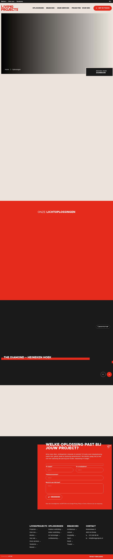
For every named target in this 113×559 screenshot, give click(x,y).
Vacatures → (34, 544)
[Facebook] (105, 556)
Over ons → (33, 532)
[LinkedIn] (109, 556)
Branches (50, 8)
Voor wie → (33, 538)
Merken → (33, 535)
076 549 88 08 (93, 535)
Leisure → (70, 532)
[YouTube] (111, 556)
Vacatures (20, 1)
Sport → (70, 538)
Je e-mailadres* (81, 466)
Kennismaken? (70, 147)
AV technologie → (54, 535)
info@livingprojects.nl (96, 538)
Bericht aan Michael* (53, 482)
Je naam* (49, 466)
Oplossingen (38, 8)
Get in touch (104, 8)
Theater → (70, 544)
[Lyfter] (10, 556)
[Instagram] (107, 556)
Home (7, 69)
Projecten (76, 8)
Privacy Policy (77, 503)
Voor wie (86, 8)
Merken (3, 1)
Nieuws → (33, 547)
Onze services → (35, 541)
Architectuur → (72, 529)
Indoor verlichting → (55, 532)
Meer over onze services (75, 429)
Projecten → (34, 529)
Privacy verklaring (96, 556)
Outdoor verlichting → (55, 529)
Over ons (11, 1)
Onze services (63, 8)
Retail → (70, 541)
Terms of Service (87, 503)
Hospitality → (71, 535)
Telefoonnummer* (52, 474)
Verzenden (55, 497)
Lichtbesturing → (53, 538)
